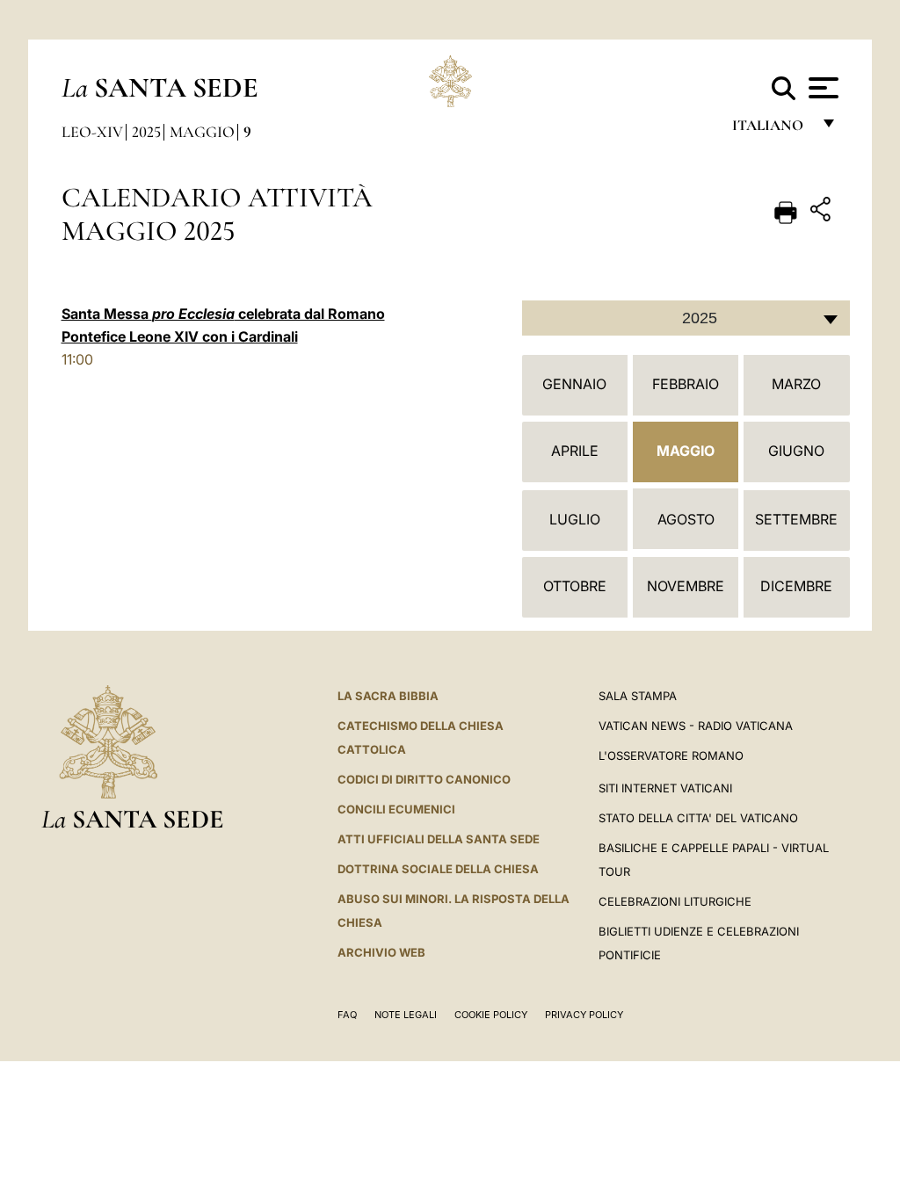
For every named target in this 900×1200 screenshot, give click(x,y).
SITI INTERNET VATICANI (665, 788)
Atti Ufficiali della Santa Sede (439, 839)
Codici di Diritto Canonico (424, 779)
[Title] (822, 212)
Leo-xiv (92, 131)
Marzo (796, 384)
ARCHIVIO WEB (381, 952)
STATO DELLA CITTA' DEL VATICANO (698, 818)
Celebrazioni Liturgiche (675, 901)
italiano (771, 129)
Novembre (685, 586)
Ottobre (574, 586)
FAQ (347, 1014)
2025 (146, 131)
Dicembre (796, 586)
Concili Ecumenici (396, 809)
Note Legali (405, 1014)
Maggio (202, 131)
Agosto (686, 519)
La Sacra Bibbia (388, 696)
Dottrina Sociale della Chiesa (438, 869)
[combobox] (686, 318)
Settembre (796, 519)
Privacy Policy (584, 1014)
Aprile (575, 450)
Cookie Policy (490, 1014)
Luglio (574, 519)
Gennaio (574, 384)
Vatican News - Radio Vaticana (696, 726)
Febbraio (685, 384)
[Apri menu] (821, 88)
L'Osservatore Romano (671, 755)
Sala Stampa (638, 696)
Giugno (796, 450)
